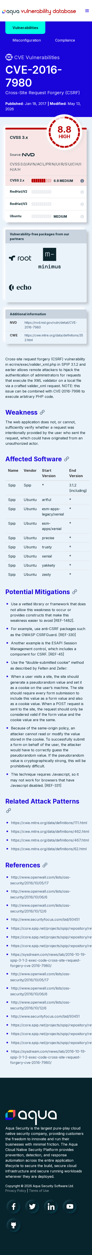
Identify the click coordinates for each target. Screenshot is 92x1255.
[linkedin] (52, 1207)
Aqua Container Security (31, 1118)
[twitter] (33, 1207)
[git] (14, 1226)
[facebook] (14, 1207)
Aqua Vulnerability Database (39, 11)
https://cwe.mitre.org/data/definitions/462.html (50, 831)
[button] (87, 10)
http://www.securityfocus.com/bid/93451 (45, 919)
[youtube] (71, 1207)
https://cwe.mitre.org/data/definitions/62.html (49, 849)
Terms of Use (39, 1190)
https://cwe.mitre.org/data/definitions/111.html (49, 823)
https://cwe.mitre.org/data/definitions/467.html (50, 840)
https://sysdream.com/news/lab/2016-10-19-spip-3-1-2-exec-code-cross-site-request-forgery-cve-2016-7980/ (48, 960)
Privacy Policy (15, 1190)
